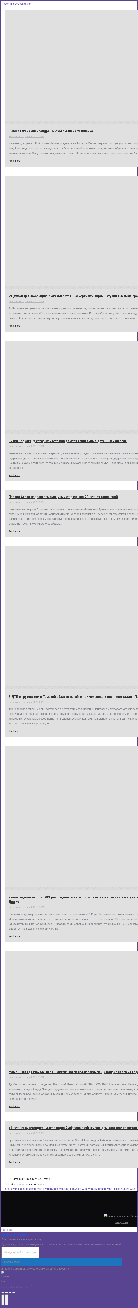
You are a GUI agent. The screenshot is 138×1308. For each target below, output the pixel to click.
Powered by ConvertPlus (16, 1287)
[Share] (6, 1292)
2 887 (13, 1179)
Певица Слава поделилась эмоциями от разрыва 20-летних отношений (63, 497)
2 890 (33, 1179)
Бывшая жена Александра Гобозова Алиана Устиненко (51, 131)
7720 (47, 1179)
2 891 (39, 1179)
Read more (14, 160)
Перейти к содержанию (16, 3)
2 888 (20, 1179)
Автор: (25, 136)
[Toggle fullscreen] (10, 1292)
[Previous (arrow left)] (2, 1299)
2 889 (26, 1179)
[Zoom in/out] (13, 1292)
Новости (13, 136)
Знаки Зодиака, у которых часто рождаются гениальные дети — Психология (67, 441)
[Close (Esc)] (2, 1292)
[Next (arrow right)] (6, 1299)
